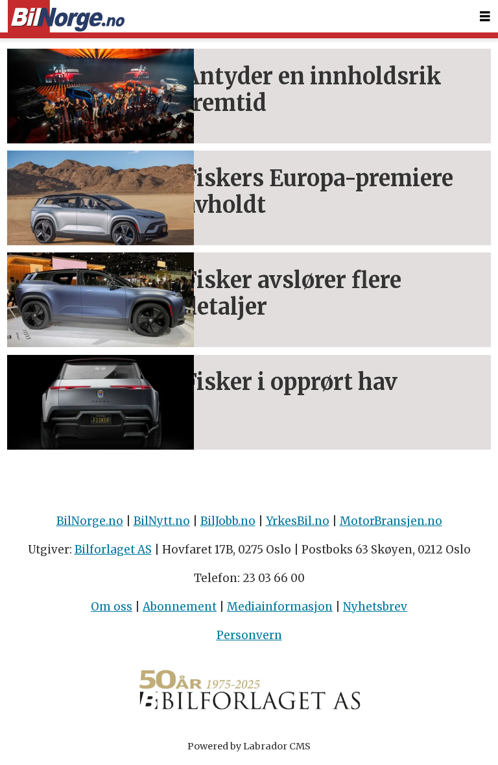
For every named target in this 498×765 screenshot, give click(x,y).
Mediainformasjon (280, 607)
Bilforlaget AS (113, 549)
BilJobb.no (227, 521)
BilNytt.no (162, 521)
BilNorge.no (89, 521)
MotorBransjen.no (391, 521)
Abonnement (180, 607)
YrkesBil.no (297, 521)
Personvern (249, 635)
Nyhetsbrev (375, 607)
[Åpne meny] (485, 16)
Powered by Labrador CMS (249, 746)
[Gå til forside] (66, 16)
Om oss (111, 607)
